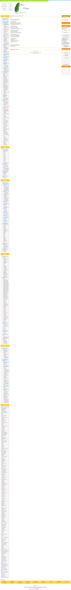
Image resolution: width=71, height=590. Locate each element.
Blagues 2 (5, 450)
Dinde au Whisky (4, 479)
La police (5, 267)
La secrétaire (3, 494)
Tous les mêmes (4, 524)
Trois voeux (3, 526)
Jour (4, 235)
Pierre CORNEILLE (6, 53)
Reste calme (3, 566)
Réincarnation (4, 517)
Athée (2, 413)
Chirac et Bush (4, 471)
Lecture (5, 336)
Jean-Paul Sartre (6, 216)
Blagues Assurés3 (6, 287)
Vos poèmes (4, 100)
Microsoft (3, 431)
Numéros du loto (4, 505)
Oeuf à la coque (4, 435)
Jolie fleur (3, 573)
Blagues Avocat (6, 291)
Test (3, 335)
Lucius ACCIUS (6, 188)
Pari (2, 507)
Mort (4, 237)
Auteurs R (4, 60)
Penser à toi (5, 126)
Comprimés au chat (4, 417)
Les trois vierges (6, 316)
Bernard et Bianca (6, 356)
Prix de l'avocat (4, 511)
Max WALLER (6, 69)
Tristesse (5, 241)
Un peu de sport (4, 527)
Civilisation (5, 231)
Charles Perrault (5, 172)
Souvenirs (3, 519)
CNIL (27, 587)
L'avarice (3, 423)
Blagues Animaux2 (6, 284)
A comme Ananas (6, 365)
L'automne (5, 90)
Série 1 (4, 332)
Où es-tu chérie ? (6, 125)
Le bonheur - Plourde (6, 92)
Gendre (3, 486)
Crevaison (3, 477)
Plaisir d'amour (4, 558)
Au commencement (4, 456)
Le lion (3, 497)
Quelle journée (4, 514)
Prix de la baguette (4, 441)
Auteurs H (4, 204)
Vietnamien (3, 530)
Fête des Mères (6, 88)
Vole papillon (5, 144)
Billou (2, 414)
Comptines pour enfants (5, 360)
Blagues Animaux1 (6, 283)
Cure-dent (3, 478)
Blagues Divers (6, 292)
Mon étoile (3, 575)
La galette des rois (6, 401)
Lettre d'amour (5, 122)
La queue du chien (4, 492)
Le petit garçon (5, 312)
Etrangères (5, 250)
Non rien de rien (4, 557)
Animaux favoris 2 (6, 324)
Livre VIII (5, 158)
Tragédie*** (3, 548)
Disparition (3, 480)
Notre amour (5, 124)
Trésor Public (5, 276)
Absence (5, 225)
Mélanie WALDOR (6, 70)
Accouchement (4, 451)
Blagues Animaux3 (6, 285)
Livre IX (5, 159)
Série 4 (4, 329)
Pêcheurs (3, 513)
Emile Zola (5, 222)
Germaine (3, 487)
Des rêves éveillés (6, 109)
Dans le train (3, 540)
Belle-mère (3, 460)
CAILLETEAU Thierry (4, 411)
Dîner (2, 541)
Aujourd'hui (5, 26)
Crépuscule (5, 78)
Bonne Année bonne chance (5, 396)
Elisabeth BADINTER (5, 194)
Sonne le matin (6, 132)
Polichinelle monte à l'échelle (6, 382)
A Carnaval (5, 368)
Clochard (3, 473)
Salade (3, 546)
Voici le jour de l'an (6, 402)
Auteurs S (4, 215)
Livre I (4, 152)
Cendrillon (5, 358)
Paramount (5, 317)
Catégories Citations (6, 230)
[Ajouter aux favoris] (66, 46)
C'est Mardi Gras (6, 370)
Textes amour (5, 240)
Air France (5, 258)
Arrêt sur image (6, 101)
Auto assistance (6, 261)
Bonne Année (5, 392)
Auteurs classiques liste (5, 19)
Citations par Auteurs (6, 183)
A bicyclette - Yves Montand (5, 550)
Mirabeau (5, 209)
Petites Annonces (4, 438)
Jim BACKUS (6, 199)
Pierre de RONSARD (5, 62)
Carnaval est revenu (6, 371)
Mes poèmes (5, 572)
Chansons (5, 549)
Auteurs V (4, 64)
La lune (5, 119)
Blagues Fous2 (6, 294)
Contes (4, 174)
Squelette (3, 520)
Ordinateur (3, 437)
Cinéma (5, 301)
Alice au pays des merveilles (6, 354)
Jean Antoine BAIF (6, 198)
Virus (2, 531)
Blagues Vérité (5, 295)
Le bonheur (3, 496)
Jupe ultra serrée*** (4, 543)
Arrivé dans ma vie (6, 103)
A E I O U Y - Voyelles (5, 364)
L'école (3, 424)
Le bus (4, 308)
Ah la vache (3, 454)
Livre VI (5, 156)
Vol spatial (3, 447)
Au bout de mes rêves (4, 551)
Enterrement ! (3, 485)
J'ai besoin (5, 112)
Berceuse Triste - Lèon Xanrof (5, 76)
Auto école (5, 262)
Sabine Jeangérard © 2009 (32, 589)
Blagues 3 (5, 534)
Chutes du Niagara (4, 472)
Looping (3, 500)
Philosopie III (5, 342)
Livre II (4, 153)
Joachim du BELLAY (5, 50)
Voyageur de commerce (5, 448)
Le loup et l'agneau (6, 169)
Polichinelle (5, 380)
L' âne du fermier (6, 165)
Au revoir (5, 25)
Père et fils (3, 512)
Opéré (2, 436)
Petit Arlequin (5, 379)
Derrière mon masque (6, 30)
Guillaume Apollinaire (5, 40)
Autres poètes (5, 72)
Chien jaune (3, 539)
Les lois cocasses (6, 269)
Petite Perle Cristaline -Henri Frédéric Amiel (5, 96)
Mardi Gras (5, 377)
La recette (3, 493)
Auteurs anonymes (6, 24)
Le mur (4, 311)
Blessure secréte (4, 552)
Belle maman (3, 459)
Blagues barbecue (6, 282)
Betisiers (4, 257)
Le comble (5, 325)
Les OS (3, 428)
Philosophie (5, 340)
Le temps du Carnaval (5, 376)
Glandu (3, 418)
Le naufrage (3, 427)
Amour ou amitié (6, 102)
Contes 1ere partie (6, 162)
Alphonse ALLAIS (6, 37)
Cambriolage (5, 298)
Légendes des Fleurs (4, 570)
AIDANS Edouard (4, 408)
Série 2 (4, 333)
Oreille (3, 506)
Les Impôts (5, 268)
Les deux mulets (6, 170)
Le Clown (5, 388)
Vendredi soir (5, 142)
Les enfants (5, 314)
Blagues (5, 412)
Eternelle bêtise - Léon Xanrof (5, 82)
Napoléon (3, 504)
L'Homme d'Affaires (4, 422)
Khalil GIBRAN (5, 89)
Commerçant (3, 474)
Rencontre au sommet (5, 130)
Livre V (4, 155)
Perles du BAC (5, 273)
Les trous (3, 499)
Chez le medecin (4, 415)
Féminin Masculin (6, 304)
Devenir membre (66, 37)
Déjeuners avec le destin (5, 577)
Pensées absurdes (6, 318)
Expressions (4, 244)
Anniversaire (5, 228)
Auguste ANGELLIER (5, 38)
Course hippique (4, 476)
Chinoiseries (3, 470)
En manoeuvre (4, 484)
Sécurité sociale (6, 274)
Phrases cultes (5, 343)
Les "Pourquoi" (5, 331)
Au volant (3, 458)
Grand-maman (5, 305)
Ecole (4, 265)
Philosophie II (5, 341)
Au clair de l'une (6, 104)
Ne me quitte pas (4, 556)
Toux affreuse (3, 525)
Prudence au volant (4, 565)
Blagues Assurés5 (6, 289)
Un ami (4, 136)
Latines (5, 251)
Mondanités (3, 503)
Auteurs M (4, 208)
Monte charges (4, 434)
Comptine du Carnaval (5, 373)
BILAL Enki (3, 410)
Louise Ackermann (6, 187)
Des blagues (5, 303)
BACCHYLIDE (6, 192)
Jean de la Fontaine (5, 150)
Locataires (5, 271)
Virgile (5, 219)
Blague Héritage (6, 281)
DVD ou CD (5, 302)
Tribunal (5, 275)
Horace (5, 205)
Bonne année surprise (5, 398)
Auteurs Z (4, 221)
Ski (2, 444)
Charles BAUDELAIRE (5, 47)
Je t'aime (5, 115)
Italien (2, 421)
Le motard (5, 310)
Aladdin (5, 353)
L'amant (3, 491)
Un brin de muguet (4, 568)
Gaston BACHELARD (5, 197)
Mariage (5, 236)
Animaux (5, 227)
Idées (4, 234)
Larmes (5, 91)
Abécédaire (5, 362)
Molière (5, 210)
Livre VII (5, 157)
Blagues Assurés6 (6, 290)
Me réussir (5, 123)
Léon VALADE (6, 65)
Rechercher (66, 20)
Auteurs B (4, 45)
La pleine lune (5, 120)
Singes (3, 547)
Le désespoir (3, 574)
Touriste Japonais (4, 523)
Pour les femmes (6, 326)
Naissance (5, 238)
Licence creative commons (39, 589)
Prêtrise (3, 442)
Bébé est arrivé (4, 465)
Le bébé (5, 309)
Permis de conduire (4, 510)
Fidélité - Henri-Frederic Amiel (5, 85)
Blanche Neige (6, 357)
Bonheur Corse (6, 297)
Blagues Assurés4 (6, 288)
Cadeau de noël (4, 466)
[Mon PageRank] (66, 64)
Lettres (5, 567)
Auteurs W (4, 68)
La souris (5, 307)
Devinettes (4, 323)
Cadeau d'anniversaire (5, 537)
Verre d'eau (5, 321)
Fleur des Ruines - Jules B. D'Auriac (5, 86)
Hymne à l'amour (4, 553)
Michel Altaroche (6, 43)
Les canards (3, 429)
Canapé (3, 467)
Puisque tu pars (4, 559)
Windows (3, 449)
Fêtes (4, 387)
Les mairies (5, 270)
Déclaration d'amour (4, 483)
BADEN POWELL (6, 193)
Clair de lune (5, 77)
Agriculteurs (3, 453)
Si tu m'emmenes (4, 560)
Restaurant (3, 516)
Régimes (3, 443)
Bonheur (5, 229)
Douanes (5, 263)
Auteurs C (4, 52)
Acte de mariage (4, 452)
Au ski (2, 457)
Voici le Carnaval (6, 385)
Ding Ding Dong (6, 399)
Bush (2, 464)
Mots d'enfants (5, 245)
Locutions (4, 249)
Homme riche (3, 420)
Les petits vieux (4, 498)
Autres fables (5, 164)
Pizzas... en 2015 (4, 440)
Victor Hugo (5, 206)
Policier (5, 576)
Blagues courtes (6, 296)
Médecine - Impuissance (5, 272)
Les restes (5, 315)
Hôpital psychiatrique (4, 542)
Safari (2, 518)
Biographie (5, 151)
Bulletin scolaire (4, 463)
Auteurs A (4, 36)
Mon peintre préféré (4, 433)
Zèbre (2, 533)
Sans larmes (5, 131)
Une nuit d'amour (6, 139)
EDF (4, 264)
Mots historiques (6, 246)
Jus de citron (3, 490)
